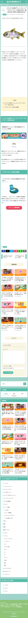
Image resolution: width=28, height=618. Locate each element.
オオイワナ (14, 146)
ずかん (4, 521)
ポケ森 (4, 14)
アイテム (5, 536)
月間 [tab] (22, 393)
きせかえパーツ (7, 571)
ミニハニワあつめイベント (9, 495)
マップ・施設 (6, 507)
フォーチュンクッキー (8, 498)
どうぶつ (5, 504)
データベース (6, 574)
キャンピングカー (7, 568)
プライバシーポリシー (21, 612)
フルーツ (6, 557)
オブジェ (5, 533)
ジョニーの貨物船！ (8, 512)
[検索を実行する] (24, 383)
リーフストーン (7, 541)
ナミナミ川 (5, 200)
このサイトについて (6, 612)
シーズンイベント (7, 486)
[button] (3, 251)
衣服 (4, 527)
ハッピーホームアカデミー (9, 515)
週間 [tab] (14, 393)
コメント (5, 349)
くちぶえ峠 (6, 510)
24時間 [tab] (5, 393)
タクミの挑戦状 (7, 501)
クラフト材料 (6, 546)
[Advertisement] (14, 79)
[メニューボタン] (1, 1)
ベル (5, 544)
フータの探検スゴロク (8, 518)
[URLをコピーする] (25, 251)
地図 (5, 563)
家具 (4, 524)
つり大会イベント (7, 492)
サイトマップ (13, 612)
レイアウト (6, 483)
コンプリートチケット (8, 538)
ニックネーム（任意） (7, 366)
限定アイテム (6, 530)
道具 (5, 565)
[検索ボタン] (26, 1)
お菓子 (5, 560)
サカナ (5, 549)
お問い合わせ (14, 613)
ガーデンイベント (7, 489)
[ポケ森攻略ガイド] (14, 1)
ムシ (5, 552)
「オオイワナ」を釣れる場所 (11, 107)
